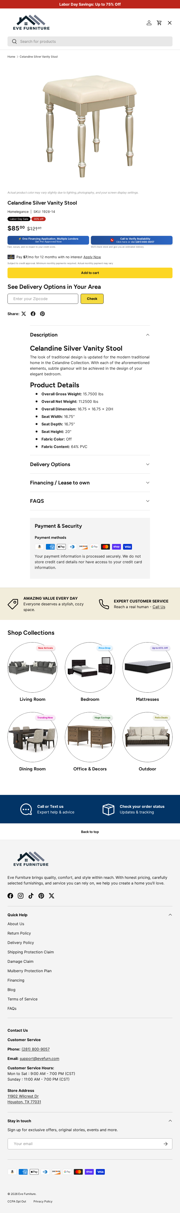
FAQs (12, 1008)
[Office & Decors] (90, 737)
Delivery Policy (21, 942)
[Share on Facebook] (33, 313)
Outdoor (147, 769)
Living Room (32, 699)
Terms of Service (23, 999)
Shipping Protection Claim (31, 952)
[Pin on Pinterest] (42, 313)
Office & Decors (90, 769)
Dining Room (32, 769)
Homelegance (18, 212)
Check (92, 299)
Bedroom (90, 699)
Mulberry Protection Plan (30, 970)
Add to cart (90, 273)
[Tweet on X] (23, 313)
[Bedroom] (90, 667)
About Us (16, 923)
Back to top (90, 832)
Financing (16, 980)
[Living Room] (32, 667)
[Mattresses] (147, 667)
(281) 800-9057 (36, 1049)
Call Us (159, 606)
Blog (11, 989)
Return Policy (19, 933)
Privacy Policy (43, 1201)
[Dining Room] (32, 737)
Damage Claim (21, 961)
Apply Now (92, 257)
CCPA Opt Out (17, 1201)
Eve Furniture (27, 1194)
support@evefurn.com (39, 1058)
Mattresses (147, 699)
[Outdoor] (147, 737)
